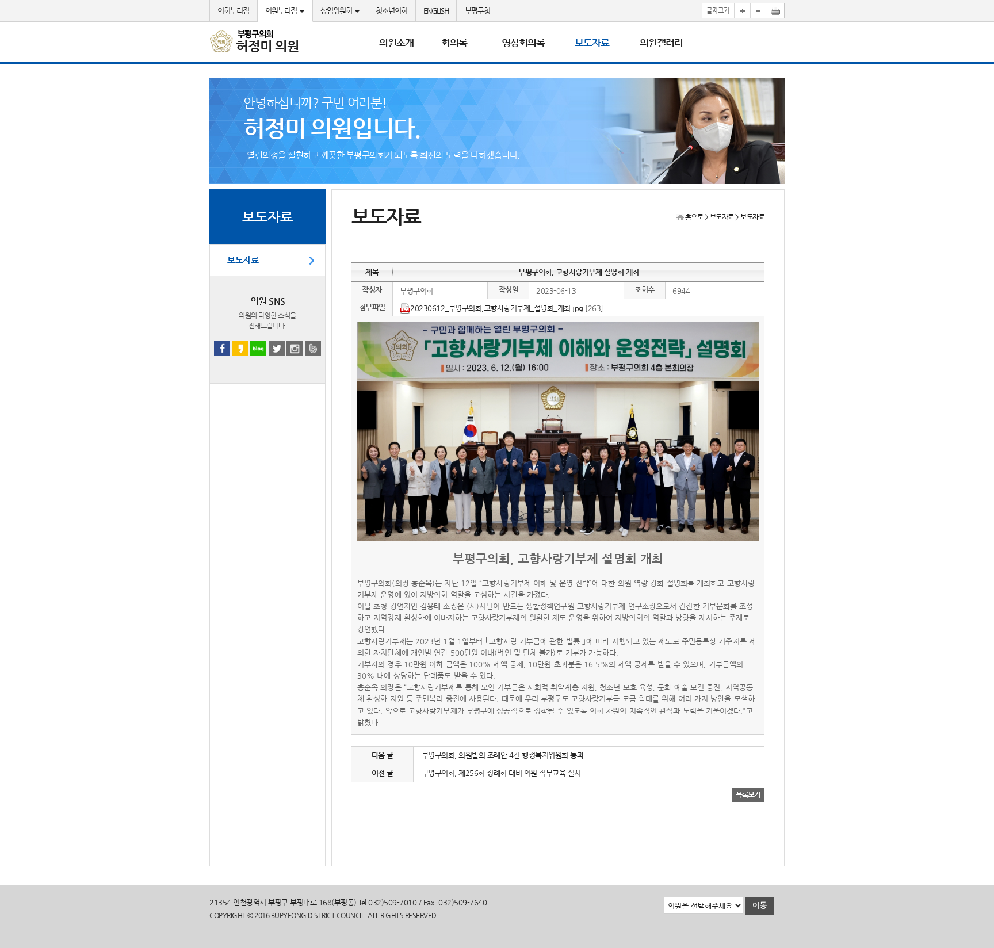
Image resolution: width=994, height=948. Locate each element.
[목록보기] (748, 795)
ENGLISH (436, 10)
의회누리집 (233, 10)
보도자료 (242, 260)
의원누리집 (282, 10)
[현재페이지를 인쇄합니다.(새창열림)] (775, 10)
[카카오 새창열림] (240, 348)
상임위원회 (337, 10)
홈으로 (694, 217)
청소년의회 (391, 10)
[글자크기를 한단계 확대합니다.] (742, 10)
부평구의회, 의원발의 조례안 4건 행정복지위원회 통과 (503, 755)
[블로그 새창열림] (258, 348)
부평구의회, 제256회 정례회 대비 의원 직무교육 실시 (501, 773)
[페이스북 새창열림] (222, 348)
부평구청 (477, 10)
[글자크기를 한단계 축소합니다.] (758, 10)
